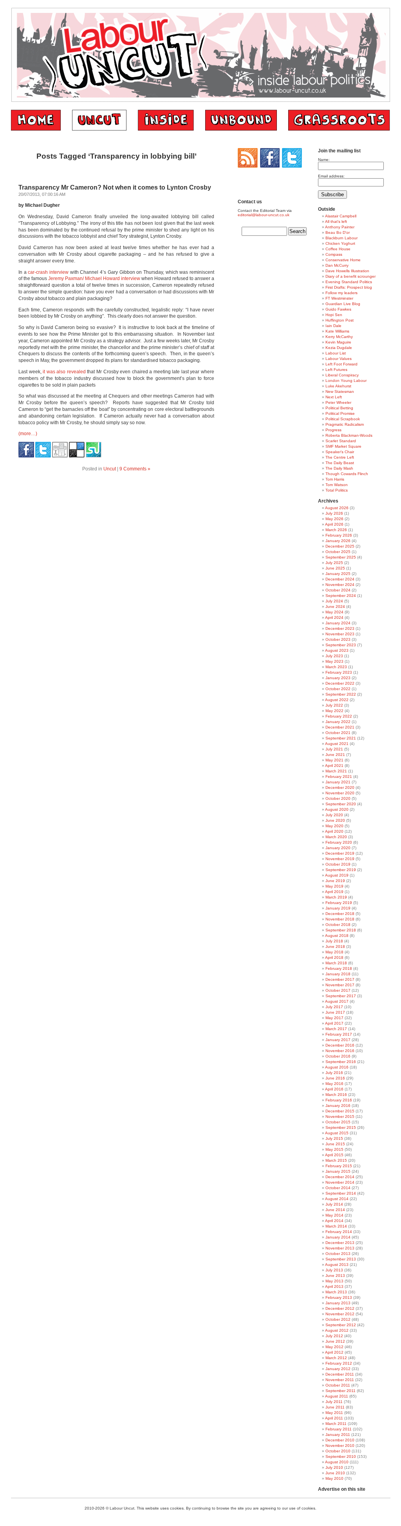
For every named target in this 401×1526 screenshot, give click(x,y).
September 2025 (340, 557)
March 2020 (336, 837)
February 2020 (338, 842)
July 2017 (334, 1007)
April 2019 (334, 892)
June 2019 (335, 881)
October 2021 (337, 732)
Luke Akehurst (338, 386)
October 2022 (337, 689)
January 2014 (337, 1237)
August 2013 (337, 1264)
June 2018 (335, 946)
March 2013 (336, 1292)
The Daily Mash (339, 468)
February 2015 (338, 1166)
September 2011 (340, 1391)
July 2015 (334, 1138)
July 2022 (334, 705)
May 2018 (334, 952)
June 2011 (335, 1407)
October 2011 (337, 1385)
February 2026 (338, 535)
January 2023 (337, 678)
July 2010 (334, 1467)
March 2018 (336, 963)
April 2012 (334, 1352)
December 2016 (339, 1045)
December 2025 (339, 546)
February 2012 (338, 1363)
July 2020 (334, 815)
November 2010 (339, 1445)
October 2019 (337, 864)
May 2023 (334, 661)
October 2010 (337, 1451)
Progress (333, 430)
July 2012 (334, 1336)
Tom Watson (336, 485)
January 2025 (337, 573)
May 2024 (334, 612)
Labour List (335, 353)
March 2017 (336, 1029)
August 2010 (337, 1462)
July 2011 (334, 1401)
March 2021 (336, 771)
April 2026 (334, 524)
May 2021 (334, 760)
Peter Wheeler (338, 402)
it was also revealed (64, 371)
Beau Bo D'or (337, 232)
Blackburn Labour (341, 238)
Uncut (109, 469)
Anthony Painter (339, 227)
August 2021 (337, 743)
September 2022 (340, 694)
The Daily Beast (339, 463)
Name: (324, 159)
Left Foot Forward (341, 364)
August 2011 (336, 1396)
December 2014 (339, 1177)
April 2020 (334, 831)
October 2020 (337, 798)
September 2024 (340, 595)
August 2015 (337, 1133)
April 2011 (334, 1418)
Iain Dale (333, 326)
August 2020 (337, 809)
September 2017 (340, 996)
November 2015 (339, 1116)
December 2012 (339, 1308)
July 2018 (334, 941)
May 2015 (334, 1149)
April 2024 (334, 617)
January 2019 (337, 908)
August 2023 (337, 650)
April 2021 (334, 765)
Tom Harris (334, 479)
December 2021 (339, 727)
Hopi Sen (333, 315)
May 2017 (334, 1018)
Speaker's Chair (339, 452)
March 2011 (336, 1423)
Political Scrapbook (342, 419)
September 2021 (340, 738)
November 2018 (339, 919)
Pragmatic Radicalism (344, 424)
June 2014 (335, 1210)
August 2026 (337, 508)
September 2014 (340, 1193)
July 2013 (334, 1270)
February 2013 (338, 1297)
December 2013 (339, 1242)
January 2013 (337, 1303)
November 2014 (339, 1182)
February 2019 (338, 902)
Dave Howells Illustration (347, 271)
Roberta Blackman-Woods (348, 435)
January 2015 (337, 1171)
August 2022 (337, 700)
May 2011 (334, 1412)
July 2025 (334, 562)
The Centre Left (339, 457)
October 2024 (337, 590)
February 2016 (338, 1100)
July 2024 (334, 601)
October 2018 (337, 924)
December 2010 (339, 1440)
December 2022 (339, 683)
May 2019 (334, 886)
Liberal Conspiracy (342, 375)
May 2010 (334, 1478)
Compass (333, 254)
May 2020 (334, 826)
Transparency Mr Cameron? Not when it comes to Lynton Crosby (114, 187)
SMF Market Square (343, 446)
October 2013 (337, 1253)
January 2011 (337, 1434)
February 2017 (338, 1034)
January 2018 (337, 974)
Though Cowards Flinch (346, 474)
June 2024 (335, 606)
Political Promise (340, 413)
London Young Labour (346, 380)
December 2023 (339, 628)
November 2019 (339, 859)
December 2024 (339, 579)
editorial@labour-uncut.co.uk (263, 215)
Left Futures (336, 369)
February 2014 (338, 1231)
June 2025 (335, 568)
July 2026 (334, 513)
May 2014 (334, 1215)
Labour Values (338, 358)
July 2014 (334, 1204)
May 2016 (334, 1083)
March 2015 (336, 1160)
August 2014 (337, 1199)
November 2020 (339, 793)
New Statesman (339, 391)
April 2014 (334, 1221)
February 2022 (338, 716)
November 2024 (339, 584)
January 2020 (337, 848)
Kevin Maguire (338, 342)
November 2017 (339, 985)
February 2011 (338, 1429)
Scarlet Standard (340, 441)
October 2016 (337, 1056)
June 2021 (335, 754)
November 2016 (339, 1051)
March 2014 (336, 1226)
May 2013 (334, 1281)
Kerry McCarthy (339, 336)
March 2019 (336, 897)
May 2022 (334, 711)
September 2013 (340, 1259)
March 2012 (336, 1358)
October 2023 (337, 639)
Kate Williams (337, 331)
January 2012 (337, 1369)
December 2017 (339, 979)
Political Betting (339, 408)
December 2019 (339, 853)
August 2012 (337, 1330)
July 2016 (334, 1072)
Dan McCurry (337, 265)
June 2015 (335, 1144)
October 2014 (337, 1188)
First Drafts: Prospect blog (348, 287)
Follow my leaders (341, 293)
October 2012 (337, 1319)
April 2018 (334, 957)
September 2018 (340, 930)
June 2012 (335, 1341)
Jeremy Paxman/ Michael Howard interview (94, 278)
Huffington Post (339, 320)
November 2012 (339, 1314)
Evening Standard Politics (348, 282)
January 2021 (337, 782)
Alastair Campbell (340, 216)
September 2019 (340, 870)
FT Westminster (339, 298)
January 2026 (337, 541)
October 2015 (337, 1122)
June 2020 (335, 820)
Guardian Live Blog (342, 304)
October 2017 (337, 990)
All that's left (336, 221)
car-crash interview (48, 272)
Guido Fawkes (338, 309)
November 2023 (339, 634)
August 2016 (337, 1067)
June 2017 (335, 1012)
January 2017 (337, 1040)
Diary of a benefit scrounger (350, 276)
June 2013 (335, 1275)
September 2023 (340, 645)
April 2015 (334, 1155)
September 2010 (340, 1456)
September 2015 (340, 1127)
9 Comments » (134, 469)
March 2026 (336, 530)
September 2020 (340, 804)
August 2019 (337, 875)
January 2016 (337, 1105)
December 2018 (339, 913)
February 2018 (338, 968)
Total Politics (336, 490)
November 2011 (339, 1380)
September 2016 (340, 1062)
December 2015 (339, 1111)
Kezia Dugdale (338, 347)
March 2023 (336, 667)
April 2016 (334, 1089)
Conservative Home (343, 260)
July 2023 (334, 656)
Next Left (333, 397)
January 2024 (337, 623)
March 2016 (336, 1094)
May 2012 (334, 1347)
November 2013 (339, 1248)
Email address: (331, 176)
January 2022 (337, 722)
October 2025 (337, 552)
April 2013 (334, 1286)
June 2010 (335, 1473)
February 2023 (338, 672)
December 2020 (339, 787)
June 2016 (335, 1078)
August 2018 (337, 935)
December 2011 (339, 1374)
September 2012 (340, 1325)
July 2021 (334, 749)
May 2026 (334, 519)
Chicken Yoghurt (340, 243)
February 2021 (338, 776)
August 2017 (337, 1001)
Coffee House (337, 249)
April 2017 (334, 1023)
